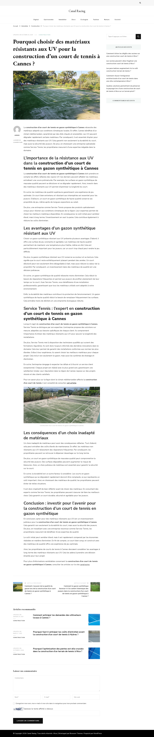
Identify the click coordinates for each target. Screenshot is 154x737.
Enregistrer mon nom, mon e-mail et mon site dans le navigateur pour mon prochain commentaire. (51, 703)
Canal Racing (77, 11)
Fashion (96, 20)
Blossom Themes (76, 733)
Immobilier (63, 20)
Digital (36, 20)
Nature (106, 20)
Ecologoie (84, 20)
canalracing (85, 564)
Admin (17, 135)
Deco (74, 20)
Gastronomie (49, 20)
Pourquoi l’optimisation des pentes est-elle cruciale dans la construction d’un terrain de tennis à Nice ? (58, 650)
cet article (71, 383)
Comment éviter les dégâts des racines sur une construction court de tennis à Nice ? (123, 54)
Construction (44, 35)
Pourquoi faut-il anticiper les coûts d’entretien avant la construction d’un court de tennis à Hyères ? (59, 633)
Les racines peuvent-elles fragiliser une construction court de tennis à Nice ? (121, 62)
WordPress (97, 733)
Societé (118, 20)
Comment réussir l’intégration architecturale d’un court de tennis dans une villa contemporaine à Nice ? (122, 78)
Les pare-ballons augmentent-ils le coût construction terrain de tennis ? (122, 69)
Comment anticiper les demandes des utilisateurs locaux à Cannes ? (57, 616)
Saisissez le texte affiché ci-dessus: (38, 709)
